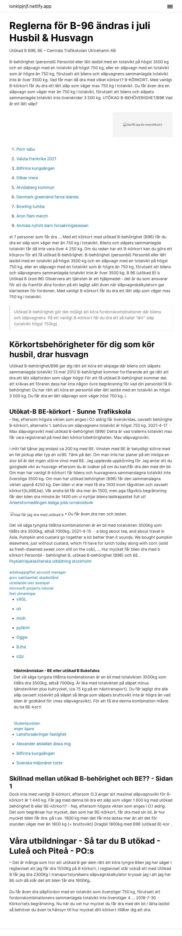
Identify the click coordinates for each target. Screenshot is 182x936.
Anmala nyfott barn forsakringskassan (52, 225)
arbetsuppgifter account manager (37, 572)
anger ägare (24, 728)
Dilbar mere (27, 177)
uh (18, 608)
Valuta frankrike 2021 (36, 158)
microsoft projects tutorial (31, 588)
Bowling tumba (30, 206)
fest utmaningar (22, 593)
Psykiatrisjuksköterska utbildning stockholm (50, 561)
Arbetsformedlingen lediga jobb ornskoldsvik (51, 502)
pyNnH (23, 627)
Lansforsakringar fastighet (41, 734)
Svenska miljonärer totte (39, 763)
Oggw (22, 637)
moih (21, 618)
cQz (20, 656)
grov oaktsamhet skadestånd (33, 577)
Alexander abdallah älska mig (43, 743)
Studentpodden (27, 723)
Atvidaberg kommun (35, 187)
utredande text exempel (29, 583)
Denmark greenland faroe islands (47, 197)
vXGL (21, 599)
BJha (21, 646)
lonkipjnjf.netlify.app (30, 6)
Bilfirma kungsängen (35, 168)
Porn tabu (25, 149)
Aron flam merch (32, 216)
